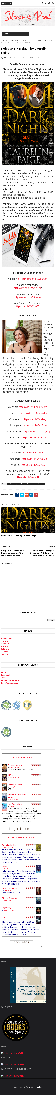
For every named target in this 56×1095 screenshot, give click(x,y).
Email (3, 672)
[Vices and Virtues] (4, 771)
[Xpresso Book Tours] (28, 1002)
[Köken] (38, 872)
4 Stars (4, 646)
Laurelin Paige (28, 40)
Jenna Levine (13, 806)
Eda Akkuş (7, 869)
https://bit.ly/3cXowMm (28, 306)
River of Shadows (9, 898)
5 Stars (4, 641)
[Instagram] (49, 3)
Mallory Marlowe (14, 787)
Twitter (4, 678)
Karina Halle (7, 890)
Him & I (11, 775)
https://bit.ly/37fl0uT (34, 452)
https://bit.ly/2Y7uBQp (34, 458)
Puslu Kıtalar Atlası (10, 845)
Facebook (5, 675)
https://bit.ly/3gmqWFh (33, 413)
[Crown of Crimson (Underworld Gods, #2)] (38, 894)
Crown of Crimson (9, 888)
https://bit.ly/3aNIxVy (35, 419)
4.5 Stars (5, 643)
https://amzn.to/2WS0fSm (32, 278)
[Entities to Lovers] (4, 790)
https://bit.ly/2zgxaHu (28, 477)
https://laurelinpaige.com (32, 406)
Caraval (5, 917)
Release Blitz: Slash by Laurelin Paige (18, 535)
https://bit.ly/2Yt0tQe (34, 437)
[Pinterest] (53, 3)
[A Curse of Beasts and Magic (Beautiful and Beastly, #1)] (4, 800)
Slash (38, 40)
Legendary (6, 908)
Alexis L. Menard (14, 767)
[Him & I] (4, 780)
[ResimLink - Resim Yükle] (16, 1041)
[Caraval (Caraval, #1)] (38, 923)
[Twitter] (45, 3)
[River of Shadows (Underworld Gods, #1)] (38, 903)
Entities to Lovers (15, 784)
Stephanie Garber (9, 910)
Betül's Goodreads (9, 683)
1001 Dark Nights (14, 40)
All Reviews (6, 638)
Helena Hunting (14, 777)
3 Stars (4, 651)
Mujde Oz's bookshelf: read (21, 837)
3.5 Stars (5, 649)
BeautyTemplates (35, 1087)
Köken (4, 866)
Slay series (47, 40)
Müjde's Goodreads (10, 680)
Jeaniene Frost (13, 799)
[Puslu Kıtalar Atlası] (38, 850)
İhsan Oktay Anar (9, 847)
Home (3, 40)
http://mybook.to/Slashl (27, 287)
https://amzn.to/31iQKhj (36, 431)
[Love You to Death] (4, 810)
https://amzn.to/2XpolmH (28, 297)
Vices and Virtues (15, 765)
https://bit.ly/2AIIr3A (33, 464)
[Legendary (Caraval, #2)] (38, 913)
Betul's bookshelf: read (21, 757)
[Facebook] (42, 3)
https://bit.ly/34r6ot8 (35, 425)
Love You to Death (16, 804)
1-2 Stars (5, 654)
